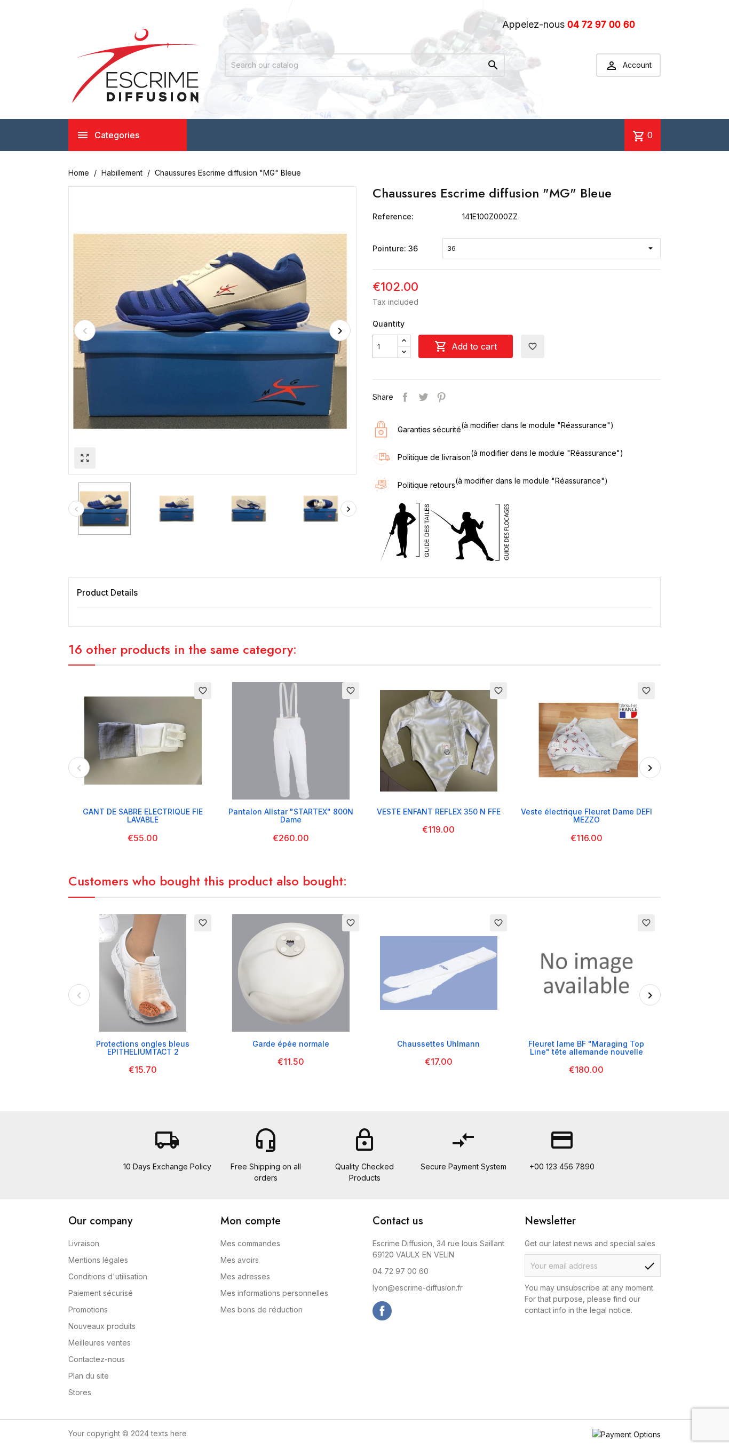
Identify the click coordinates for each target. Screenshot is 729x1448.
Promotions (88, 1309)
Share (405, 397)
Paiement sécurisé (100, 1292)
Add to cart (465, 346)
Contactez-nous (96, 1359)
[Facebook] (382, 1310)
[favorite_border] (143, 740)
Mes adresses (245, 1276)
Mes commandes (250, 1243)
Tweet (423, 397)
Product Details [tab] (107, 592)
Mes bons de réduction (261, 1309)
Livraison (83, 1243)
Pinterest (441, 397)
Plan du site (88, 1375)
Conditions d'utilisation (107, 1276)
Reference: (393, 216)
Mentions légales (98, 1259)
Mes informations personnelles (274, 1292)
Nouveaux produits (102, 1326)
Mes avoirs (239, 1259)
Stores (79, 1392)
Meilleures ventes (99, 1342)
